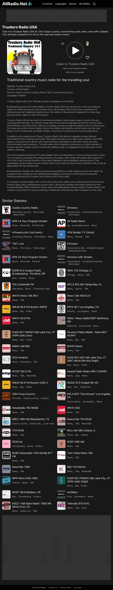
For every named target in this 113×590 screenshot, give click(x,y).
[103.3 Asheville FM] (6, 286)
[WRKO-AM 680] (6, 348)
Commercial (85, 326)
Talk (49, 92)
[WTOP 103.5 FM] (6, 373)
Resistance (25, 361)
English (22, 95)
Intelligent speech (95, 248)
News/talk (31, 375)
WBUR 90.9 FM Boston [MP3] (29, 307)
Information (74, 214)
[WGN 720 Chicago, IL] (61, 273)
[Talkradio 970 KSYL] (61, 506)
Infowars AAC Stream (79, 257)
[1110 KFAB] (6, 432)
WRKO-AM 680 (21, 346)
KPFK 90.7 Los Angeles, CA (83, 307)
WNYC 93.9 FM (21, 318)
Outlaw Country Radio (25, 207)
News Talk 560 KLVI (78, 295)
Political (36, 261)
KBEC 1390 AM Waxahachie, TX (30, 419)
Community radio (41, 288)
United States (22, 89)
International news (77, 250)
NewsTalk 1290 (21, 466)
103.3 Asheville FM (23, 284)
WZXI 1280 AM (75, 441)
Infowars (72, 207)
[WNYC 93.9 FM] (6, 320)
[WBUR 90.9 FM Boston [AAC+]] (6, 385)
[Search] (94, 3)
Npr (22, 311)
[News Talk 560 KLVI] (61, 298)
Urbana (84, 435)
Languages (60, 3)
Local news (48, 423)
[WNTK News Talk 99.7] (6, 298)
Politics (39, 446)
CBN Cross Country (23, 394)
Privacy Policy (65, 587)
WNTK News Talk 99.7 (25, 295)
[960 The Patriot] (61, 469)
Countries (47, 3)
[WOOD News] (61, 348)
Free (69, 496)
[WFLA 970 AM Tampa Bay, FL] (61, 286)
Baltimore (71, 326)
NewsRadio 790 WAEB (25, 407)
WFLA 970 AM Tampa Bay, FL (84, 284)
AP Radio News (76, 221)
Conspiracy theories (92, 212)
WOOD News (74, 346)
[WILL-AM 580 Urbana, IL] (61, 432)
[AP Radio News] (61, 223)
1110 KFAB (18, 430)
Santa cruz (25, 511)
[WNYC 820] (61, 410)
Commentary (24, 496)
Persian (79, 236)
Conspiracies (73, 212)
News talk (25, 225)
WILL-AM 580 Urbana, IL (81, 430)
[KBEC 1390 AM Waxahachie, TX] (6, 421)
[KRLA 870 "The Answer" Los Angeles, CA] (61, 396)
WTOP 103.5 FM (21, 371)
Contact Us (53, 587)
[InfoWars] (61, 494)
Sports (78, 288)
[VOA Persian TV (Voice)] (61, 234)
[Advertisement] (56, 16)
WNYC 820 (73, 407)
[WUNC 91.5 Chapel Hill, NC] (61, 385)
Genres (72, 3)
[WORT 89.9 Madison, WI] (6, 494)
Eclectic (71, 311)
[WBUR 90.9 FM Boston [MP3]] (6, 309)
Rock (84, 507)
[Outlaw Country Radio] (6, 210)
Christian (16, 398)
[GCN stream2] (6, 359)
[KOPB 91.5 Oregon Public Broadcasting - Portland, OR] (6, 273)
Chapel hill (85, 387)
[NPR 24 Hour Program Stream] (6, 223)
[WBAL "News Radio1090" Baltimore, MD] (61, 320)
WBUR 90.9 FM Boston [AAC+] (30, 382)
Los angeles (83, 311)
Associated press (80, 225)
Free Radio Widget (39, 587)
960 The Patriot (76, 466)
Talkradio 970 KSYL (78, 503)
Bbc (69, 365)
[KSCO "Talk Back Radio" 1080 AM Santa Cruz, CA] (6, 506)
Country (35, 92)
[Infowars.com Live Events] (6, 234)
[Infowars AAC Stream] (61, 259)
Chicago (71, 274)
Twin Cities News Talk (80, 453)
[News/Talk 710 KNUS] (61, 421)
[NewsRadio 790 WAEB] (6, 410)
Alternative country (21, 212)
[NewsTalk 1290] (6, 469)
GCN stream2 (20, 357)
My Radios (84, 3)
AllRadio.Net (14, 3)
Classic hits (35, 423)
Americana (38, 212)
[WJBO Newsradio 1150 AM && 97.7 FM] (6, 455)
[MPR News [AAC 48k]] (6, 480)
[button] (75, 50)
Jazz (77, 375)
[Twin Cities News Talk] (61, 455)
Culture (22, 278)
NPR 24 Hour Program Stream (29, 221)
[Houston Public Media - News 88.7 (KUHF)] (61, 334)
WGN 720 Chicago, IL (79, 270)
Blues (28, 288)
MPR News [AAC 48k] (25, 478)
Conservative (73, 401)
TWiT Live (18, 243)
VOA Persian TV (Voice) (80, 232)
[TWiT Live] (6, 246)
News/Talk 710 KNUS (79, 419)
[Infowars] (61, 210)
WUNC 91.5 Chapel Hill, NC (82, 382)
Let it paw (77, 587)
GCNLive (17, 441)
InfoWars (72, 492)
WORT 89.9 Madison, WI (26, 492)
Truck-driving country (62, 92)
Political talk (38, 225)
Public (29, 311)
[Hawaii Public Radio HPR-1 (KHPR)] (61, 373)
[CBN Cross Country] (6, 396)
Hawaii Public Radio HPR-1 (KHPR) (87, 371)
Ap (68, 225)
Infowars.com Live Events (27, 232)
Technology (39, 248)
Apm (14, 278)
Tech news (25, 248)
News (43, 92)
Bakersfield (19, 214)
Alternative (17, 288)
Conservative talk (75, 248)
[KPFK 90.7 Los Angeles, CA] (61, 309)
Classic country (22, 92)
